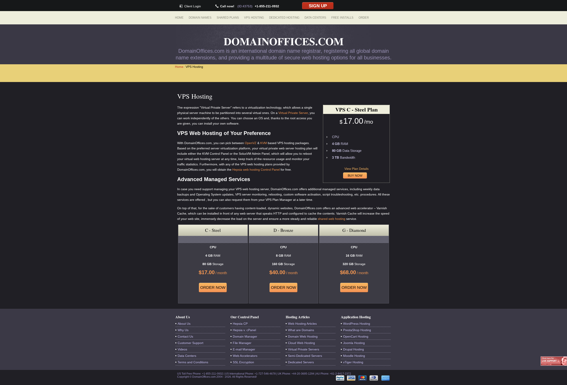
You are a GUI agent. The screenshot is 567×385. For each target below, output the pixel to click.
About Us (184, 323)
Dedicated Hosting (284, 17)
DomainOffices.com (284, 41)
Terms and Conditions (193, 362)
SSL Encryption (243, 362)
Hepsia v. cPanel (244, 330)
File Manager (242, 343)
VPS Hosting (254, 17)
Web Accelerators (245, 356)
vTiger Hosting (353, 362)
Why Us (183, 330)
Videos (182, 349)
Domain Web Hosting (303, 336)
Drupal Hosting (353, 349)
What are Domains (301, 330)
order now (212, 287)
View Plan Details (356, 168)
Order (364, 17)
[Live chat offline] (554, 361)
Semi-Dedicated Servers (305, 356)
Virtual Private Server (293, 113)
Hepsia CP (240, 323)
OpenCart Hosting (355, 336)
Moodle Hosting (354, 356)
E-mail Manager (244, 349)
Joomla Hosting (354, 343)
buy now (355, 175)
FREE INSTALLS (342, 17)
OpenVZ (250, 143)
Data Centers (315, 17)
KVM (263, 143)
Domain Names (200, 17)
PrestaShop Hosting (357, 330)
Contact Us (185, 336)
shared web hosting (331, 219)
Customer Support (190, 343)
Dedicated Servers (301, 362)
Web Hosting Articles (302, 323)
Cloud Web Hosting (301, 343)
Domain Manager (245, 336)
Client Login (192, 6)
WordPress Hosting (356, 323)
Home (179, 17)
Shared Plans (228, 17)
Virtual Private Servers (303, 349)
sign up (318, 5)
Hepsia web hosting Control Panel (256, 169)
